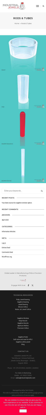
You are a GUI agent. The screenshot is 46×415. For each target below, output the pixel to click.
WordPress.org (7, 257)
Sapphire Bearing (23, 302)
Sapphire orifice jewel (23, 342)
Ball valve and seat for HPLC (23, 339)
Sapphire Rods (23, 337)
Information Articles (8, 231)
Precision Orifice (23, 328)
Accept (23, 411)
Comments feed (7, 252)
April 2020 (5, 220)
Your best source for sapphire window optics (17, 203)
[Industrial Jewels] (14, 6)
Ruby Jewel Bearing (23, 299)
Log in (4, 243)
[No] (43, 406)
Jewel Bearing (23, 304)
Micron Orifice (23, 307)
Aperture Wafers (23, 326)
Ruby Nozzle (23, 321)
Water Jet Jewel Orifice (23, 309)
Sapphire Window (23, 318)
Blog (23, 344)
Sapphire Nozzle (23, 323)
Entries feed (6, 248)
